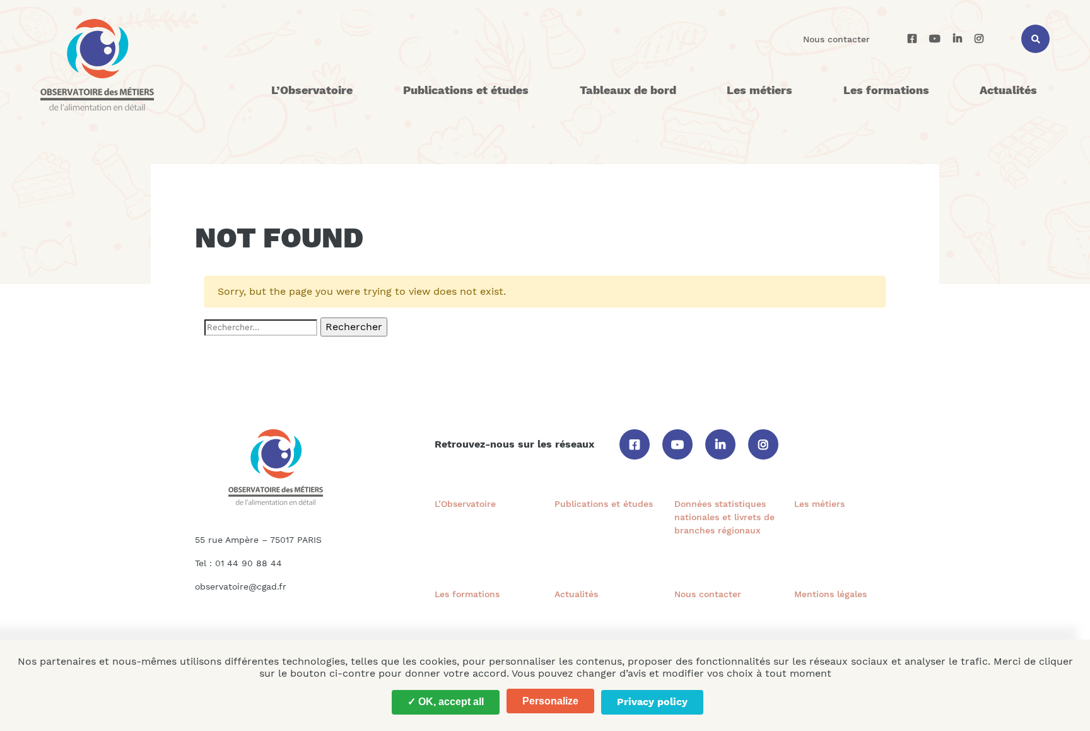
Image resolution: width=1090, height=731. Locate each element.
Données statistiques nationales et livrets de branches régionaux (724, 517)
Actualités (1008, 90)
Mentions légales (830, 594)
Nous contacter (836, 39)
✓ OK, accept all (445, 701)
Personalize (550, 701)
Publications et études (466, 90)
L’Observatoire (312, 90)
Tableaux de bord (628, 90)
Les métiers (759, 90)
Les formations (886, 90)
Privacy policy (652, 702)
